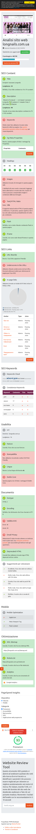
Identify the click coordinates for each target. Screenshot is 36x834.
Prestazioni (6, 709)
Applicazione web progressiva (12, 717)
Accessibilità (7, 711)
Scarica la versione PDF (11, 63)
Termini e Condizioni (11, 829)
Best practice (7, 713)
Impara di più (16, 7)
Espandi (29, 153)
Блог (5, 346)
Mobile (5, 703)
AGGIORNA (25, 52)
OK (29, 2)
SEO (4, 715)
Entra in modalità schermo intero (18, 731)
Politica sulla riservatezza (13, 827)
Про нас (6, 320)
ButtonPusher (16, 824)
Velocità (5, 701)
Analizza (5, 726)
